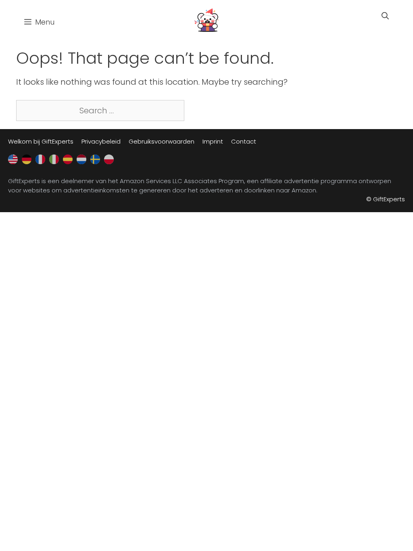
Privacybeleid (101, 141)
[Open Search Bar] (385, 16)
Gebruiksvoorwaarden (161, 141)
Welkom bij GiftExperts (40, 141)
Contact (243, 141)
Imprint (212, 141)
